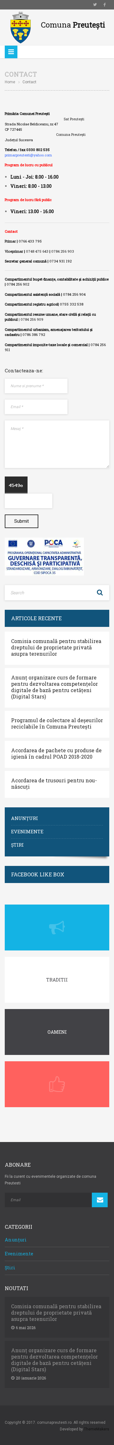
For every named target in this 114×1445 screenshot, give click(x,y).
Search (99, 592)
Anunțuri (24, 818)
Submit (21, 521)
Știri (17, 845)
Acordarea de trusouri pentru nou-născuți (54, 783)
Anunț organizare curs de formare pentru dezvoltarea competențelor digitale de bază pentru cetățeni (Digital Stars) (54, 687)
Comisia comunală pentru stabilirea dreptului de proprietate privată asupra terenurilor (56, 647)
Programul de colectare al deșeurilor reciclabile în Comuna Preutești (57, 723)
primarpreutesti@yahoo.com (28, 155)
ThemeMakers (96, 1429)
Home (10, 82)
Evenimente (27, 832)
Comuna (73, 25)
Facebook (104, 4)
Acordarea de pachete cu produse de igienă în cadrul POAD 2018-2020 (56, 753)
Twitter (95, 4)
